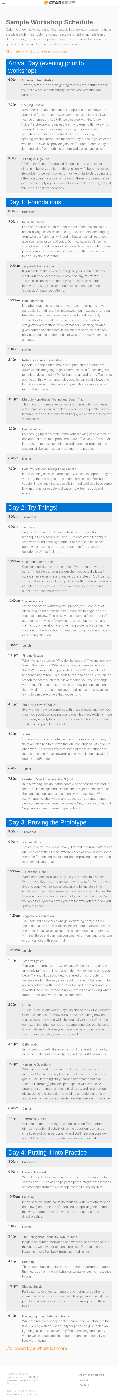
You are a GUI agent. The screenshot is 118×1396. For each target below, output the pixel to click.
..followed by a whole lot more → (39, 1348)
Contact (84, 1385)
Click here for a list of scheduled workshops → (38, 51)
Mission (83, 1380)
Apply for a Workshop (91, 1374)
